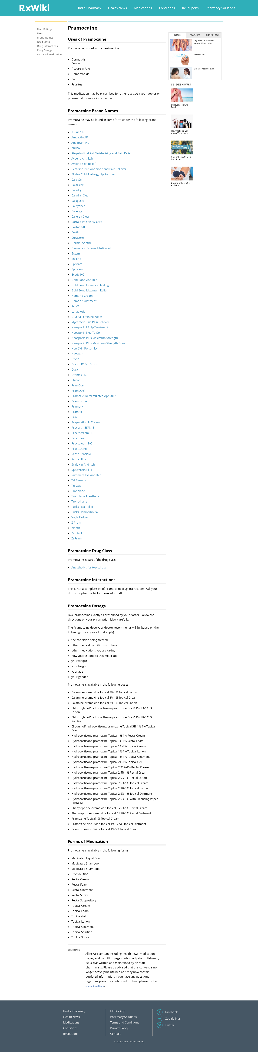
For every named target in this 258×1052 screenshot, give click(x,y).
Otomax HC (79, 375)
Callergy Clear (80, 216)
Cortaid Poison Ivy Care (86, 222)
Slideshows (213, 35)
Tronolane (78, 491)
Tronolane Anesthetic (85, 496)
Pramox (76, 412)
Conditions (167, 8)
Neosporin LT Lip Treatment (89, 327)
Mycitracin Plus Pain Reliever (90, 322)
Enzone (76, 259)
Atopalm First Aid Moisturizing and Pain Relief (101, 153)
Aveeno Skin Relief (83, 164)
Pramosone (79, 401)
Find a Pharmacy (89, 8)
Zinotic (75, 528)
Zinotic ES (77, 533)
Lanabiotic (78, 311)
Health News (117, 8)
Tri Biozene (78, 480)
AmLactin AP (79, 137)
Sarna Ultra (79, 459)
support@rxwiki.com (94, 986)
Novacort (77, 354)
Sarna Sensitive (81, 454)
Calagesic (77, 201)
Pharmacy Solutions (220, 8)
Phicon (76, 380)
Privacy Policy (119, 1028)
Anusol (76, 148)
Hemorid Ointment (84, 301)
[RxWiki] (34, 7)
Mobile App (117, 1011)
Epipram (77, 269)
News (177, 35)
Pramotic (77, 406)
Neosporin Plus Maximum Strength (94, 338)
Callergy (76, 211)
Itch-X (75, 306)
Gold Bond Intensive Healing (90, 285)
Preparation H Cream (85, 422)
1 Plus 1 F (77, 132)
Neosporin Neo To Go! (86, 333)
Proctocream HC (82, 433)
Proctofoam (79, 438)
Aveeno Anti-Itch (82, 158)
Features (195, 35)
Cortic (75, 232)
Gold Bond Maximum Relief (89, 290)
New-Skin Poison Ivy (84, 348)
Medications (143, 8)
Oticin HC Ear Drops (84, 364)
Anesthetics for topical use (89, 567)
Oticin (75, 359)
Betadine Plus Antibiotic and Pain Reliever (98, 169)
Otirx (74, 369)
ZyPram (76, 538)
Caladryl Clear (80, 195)
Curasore (77, 238)
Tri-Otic (76, 486)
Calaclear (77, 185)
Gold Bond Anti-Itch (84, 280)
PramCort (77, 385)
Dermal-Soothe (81, 243)
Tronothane (79, 501)
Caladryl (76, 190)
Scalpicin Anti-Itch (83, 464)
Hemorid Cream (82, 296)
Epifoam (76, 264)
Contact (115, 1034)
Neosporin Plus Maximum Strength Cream (99, 343)
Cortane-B (78, 227)
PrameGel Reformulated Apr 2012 (93, 396)
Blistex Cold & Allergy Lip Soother (93, 174)
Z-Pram (76, 523)
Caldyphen (78, 206)
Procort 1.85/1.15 (82, 428)
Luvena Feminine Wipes (86, 317)
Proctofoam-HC (81, 443)
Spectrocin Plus (81, 470)
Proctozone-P (80, 449)
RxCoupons (190, 8)
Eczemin (76, 253)
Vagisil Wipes (80, 517)
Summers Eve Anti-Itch (86, 475)
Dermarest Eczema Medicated (91, 248)
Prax (74, 417)
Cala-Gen (77, 180)
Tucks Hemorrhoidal (84, 512)
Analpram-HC (80, 143)
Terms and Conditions (124, 1022)
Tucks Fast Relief (82, 507)
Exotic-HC (77, 274)
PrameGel (78, 391)
